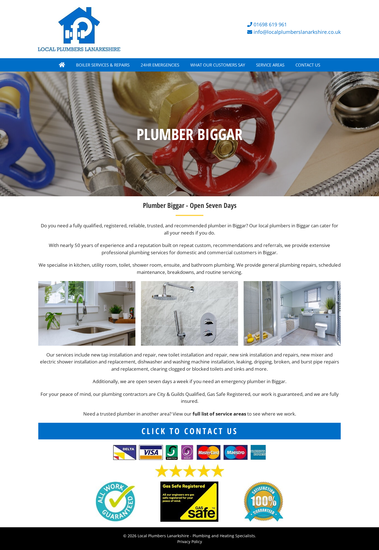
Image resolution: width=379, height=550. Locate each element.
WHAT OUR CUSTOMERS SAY (217, 65)
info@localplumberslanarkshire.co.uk (297, 32)
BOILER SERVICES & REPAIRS (103, 65)
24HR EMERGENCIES (160, 65)
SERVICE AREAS (270, 65)
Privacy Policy (189, 541)
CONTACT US (307, 65)
